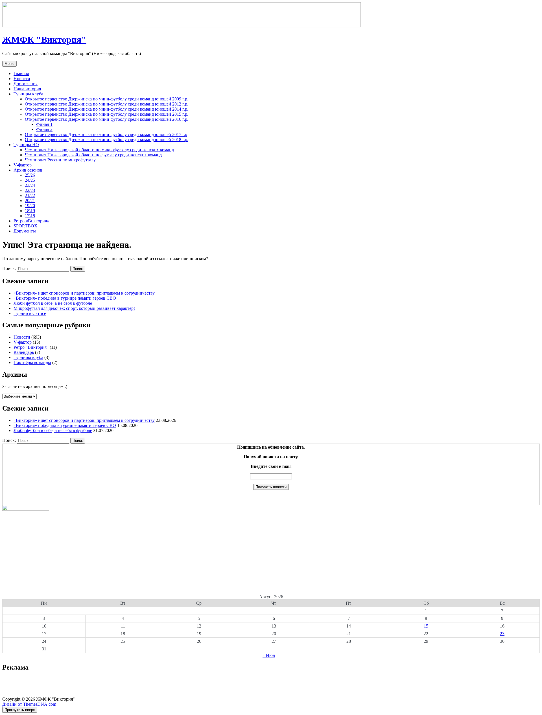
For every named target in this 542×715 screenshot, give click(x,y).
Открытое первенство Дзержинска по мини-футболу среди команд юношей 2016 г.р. (106, 119)
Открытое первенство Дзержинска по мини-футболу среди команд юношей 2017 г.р (106, 134)
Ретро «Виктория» (31, 220)
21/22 (30, 195)
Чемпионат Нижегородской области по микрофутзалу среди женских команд (99, 149)
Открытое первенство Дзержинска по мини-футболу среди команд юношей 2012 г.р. (106, 104)
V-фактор (23, 165)
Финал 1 (44, 124)
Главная (21, 73)
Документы (25, 231)
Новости (22, 78)
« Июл (269, 655)
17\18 (30, 215)
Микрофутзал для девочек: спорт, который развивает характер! (74, 308)
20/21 (30, 200)
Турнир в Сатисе (30, 313)
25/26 (30, 175)
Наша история (27, 88)
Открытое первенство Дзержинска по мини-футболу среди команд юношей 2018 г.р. (106, 139)
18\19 (30, 210)
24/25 (30, 180)
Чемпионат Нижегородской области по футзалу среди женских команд (93, 154)
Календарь (24, 352)
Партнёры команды (32, 362)
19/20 (30, 205)
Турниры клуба (28, 93)
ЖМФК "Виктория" (44, 39)
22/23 (30, 190)
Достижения (26, 83)
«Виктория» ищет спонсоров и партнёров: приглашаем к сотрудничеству (84, 293)
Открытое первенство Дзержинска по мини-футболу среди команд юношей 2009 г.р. (106, 98)
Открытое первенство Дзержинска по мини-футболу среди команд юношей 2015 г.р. (106, 114)
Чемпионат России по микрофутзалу (60, 159)
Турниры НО (26, 144)
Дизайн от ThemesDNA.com (29, 704)
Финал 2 (44, 129)
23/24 (30, 185)
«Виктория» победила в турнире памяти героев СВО (65, 298)
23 (502, 633)
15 (426, 626)
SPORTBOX (26, 225)
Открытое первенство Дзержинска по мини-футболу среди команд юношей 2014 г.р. (106, 109)
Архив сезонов (28, 170)
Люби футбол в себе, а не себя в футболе (53, 303)
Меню (9, 64)
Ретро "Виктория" (31, 347)
